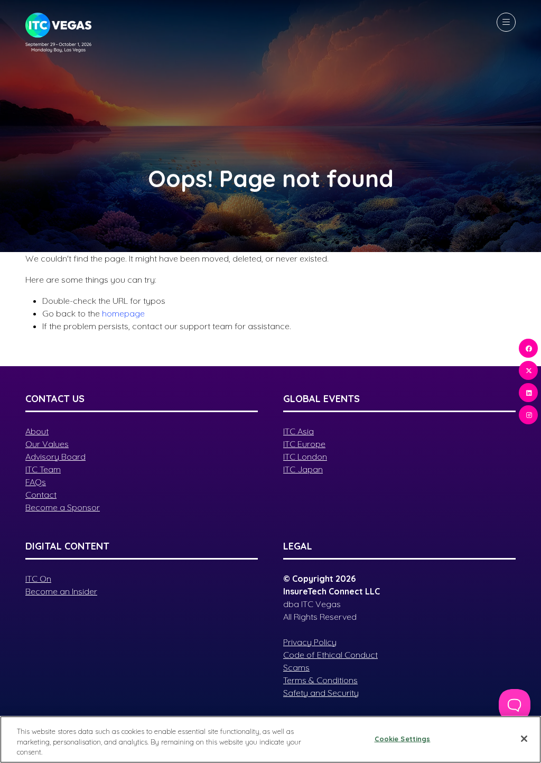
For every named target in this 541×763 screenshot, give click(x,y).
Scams (296, 667)
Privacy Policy (310, 642)
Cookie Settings (403, 738)
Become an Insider (61, 591)
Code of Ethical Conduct (330, 654)
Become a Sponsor (62, 507)
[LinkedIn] (528, 392)
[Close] (524, 738)
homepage (123, 313)
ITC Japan (303, 469)
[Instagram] (528, 414)
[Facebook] (528, 348)
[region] (270, 739)
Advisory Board (55, 456)
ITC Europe (304, 444)
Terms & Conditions (320, 680)
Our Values (47, 444)
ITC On (38, 578)
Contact (41, 494)
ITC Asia (298, 431)
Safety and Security (321, 692)
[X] (528, 370)
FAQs (35, 482)
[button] (506, 22)
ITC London (305, 456)
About (37, 431)
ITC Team (43, 469)
